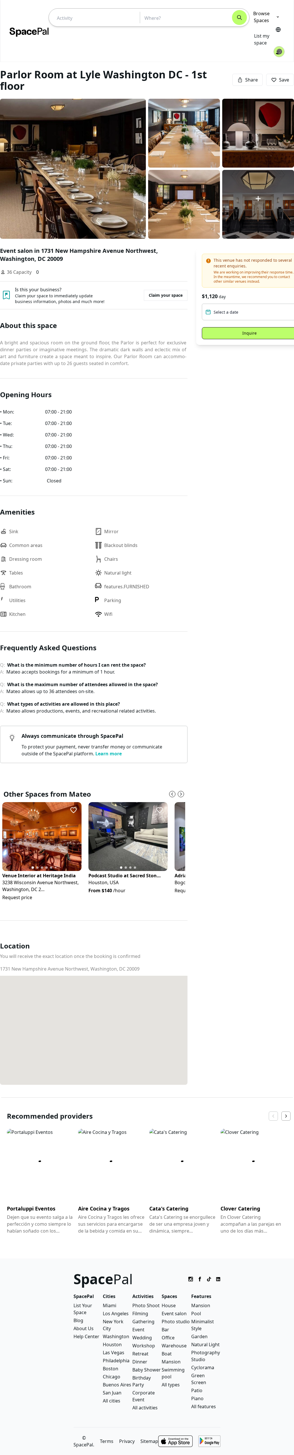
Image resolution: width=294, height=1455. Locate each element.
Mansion (171, 1362)
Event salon (174, 1313)
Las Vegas (113, 1352)
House (169, 1305)
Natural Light (205, 1344)
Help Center (86, 1336)
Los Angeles (116, 1313)
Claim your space (166, 295)
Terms (106, 1441)
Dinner (139, 1362)
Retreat (140, 1354)
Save (284, 80)
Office (168, 1337)
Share (251, 80)
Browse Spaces (261, 17)
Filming (140, 1313)
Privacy (127, 1441)
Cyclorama (202, 1367)
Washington (116, 1336)
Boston (110, 1368)
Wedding (142, 1337)
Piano (197, 1398)
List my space (261, 39)
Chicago (111, 1376)
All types (171, 1385)
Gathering (143, 1321)
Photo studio (176, 1321)
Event (138, 1329)
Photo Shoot (146, 1305)
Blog (78, 1320)
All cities (111, 1401)
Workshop (143, 1346)
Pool (196, 1313)
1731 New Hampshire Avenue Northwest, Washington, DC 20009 (70, 969)
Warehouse (174, 1346)
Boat (167, 1354)
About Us (84, 1328)
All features (203, 1406)
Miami (109, 1305)
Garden (199, 1336)
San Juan (112, 1393)
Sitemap (149, 1441)
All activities (145, 1407)
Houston (112, 1344)
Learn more (108, 753)
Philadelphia (116, 1360)
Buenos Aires (117, 1385)
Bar (165, 1329)
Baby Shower (146, 1370)
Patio (196, 1390)
